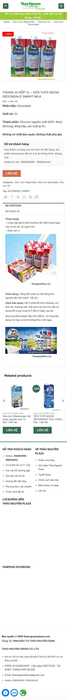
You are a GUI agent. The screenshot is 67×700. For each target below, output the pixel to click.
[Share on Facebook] (12, 198)
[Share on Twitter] (18, 198)
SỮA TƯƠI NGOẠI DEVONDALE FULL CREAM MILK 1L (49, 418)
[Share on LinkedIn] (37, 198)
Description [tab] (13, 205)
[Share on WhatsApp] (6, 198)
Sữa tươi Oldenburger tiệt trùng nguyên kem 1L (17, 418)
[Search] (61, 6)
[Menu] (6, 6)
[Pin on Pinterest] (30, 198)
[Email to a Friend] (24, 198)
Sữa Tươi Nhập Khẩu (24, 22)
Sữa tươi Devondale (48, 182)
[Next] (62, 407)
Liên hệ (12, 173)
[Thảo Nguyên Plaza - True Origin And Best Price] (34, 6)
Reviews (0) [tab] (12, 211)
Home (7, 22)
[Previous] (4, 407)
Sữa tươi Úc (44, 22)
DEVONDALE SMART (19, 191)
